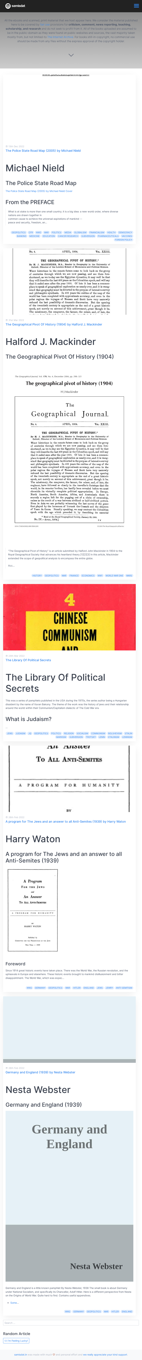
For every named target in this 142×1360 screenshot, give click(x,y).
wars (129, 575)
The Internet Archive (60, 37)
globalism (80, 232)
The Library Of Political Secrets (28, 660)
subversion (88, 236)
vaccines (127, 236)
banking (21, 236)
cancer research (68, 236)
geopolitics (19, 232)
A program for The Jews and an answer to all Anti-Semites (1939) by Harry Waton (66, 821)
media (68, 232)
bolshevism (115, 733)
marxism (61, 737)
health (111, 232)
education (49, 236)
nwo (38, 232)
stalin (128, 733)
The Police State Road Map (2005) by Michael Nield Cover (39, 191)
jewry (109, 987)
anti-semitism (124, 987)
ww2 (29, 987)
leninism (127, 737)
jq (29, 733)
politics (56, 232)
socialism (82, 733)
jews (10, 733)
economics (88, 575)
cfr (31, 232)
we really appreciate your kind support (105, 1354)
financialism (97, 232)
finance (74, 575)
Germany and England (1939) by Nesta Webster (40, 1072)
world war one (114, 575)
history (37, 575)
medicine (34, 236)
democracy (125, 232)
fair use (45, 24)
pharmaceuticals (108, 236)
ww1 (100, 575)
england (89, 987)
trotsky (91, 737)
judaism (20, 733)
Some (13, 1302)
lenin (102, 737)
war (46, 232)
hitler (77, 987)
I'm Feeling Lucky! (17, 1340)
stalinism (113, 737)
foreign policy (123, 239)
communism (98, 733)
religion (69, 733)
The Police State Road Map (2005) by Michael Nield (43, 150)
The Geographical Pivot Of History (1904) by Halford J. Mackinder (54, 324)
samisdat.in (20, 1354)
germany (40, 987)
